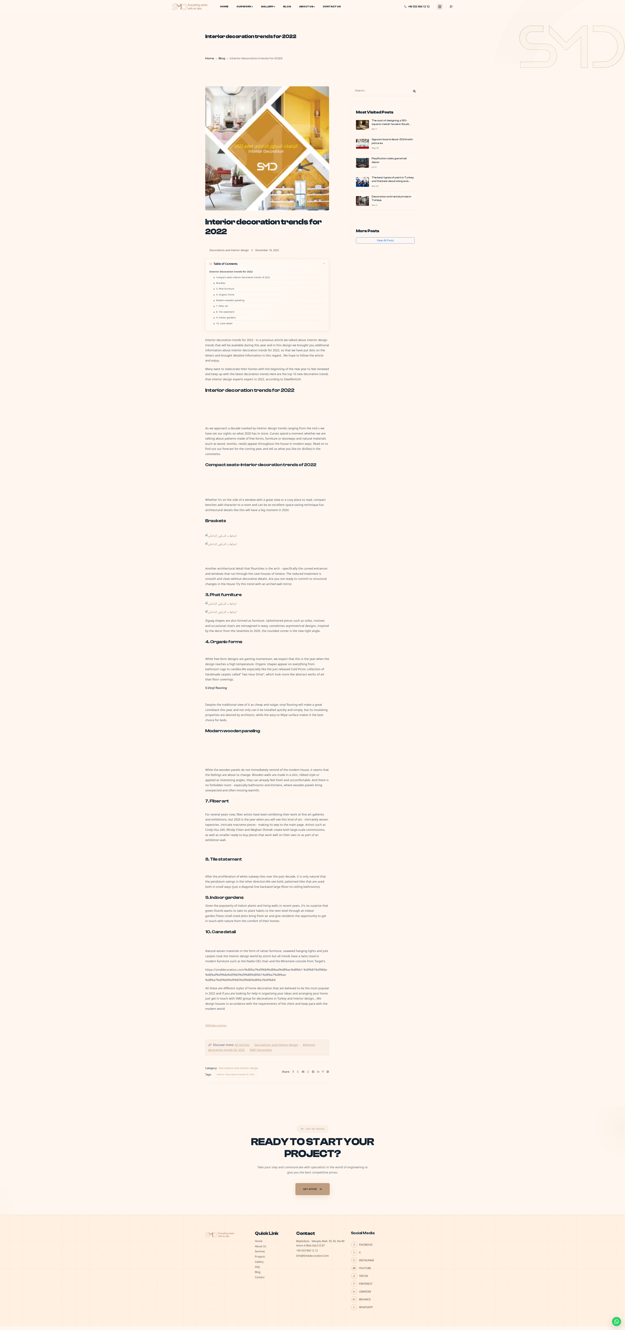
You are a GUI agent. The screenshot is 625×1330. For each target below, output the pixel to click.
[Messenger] (327, 1072)
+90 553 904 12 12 (307, 1250)
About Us (306, 6)
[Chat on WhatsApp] (616, 1321)
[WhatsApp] (308, 1072)
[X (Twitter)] (298, 1072)
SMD (208, 1025)
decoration (219, 1025)
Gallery (267, 6)
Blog (287, 6)
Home (224, 6)
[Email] (303, 1072)
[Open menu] (449, 7)
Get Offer (310, 1189)
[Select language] (440, 7)
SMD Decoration (261, 1050)
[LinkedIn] (318, 1072)
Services (260, 1251)
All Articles (242, 1045)
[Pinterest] (323, 1072)
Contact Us (332, 6)
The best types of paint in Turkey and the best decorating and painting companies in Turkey (393, 181)
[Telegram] (313, 1072)
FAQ (257, 1267)
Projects (260, 1256)
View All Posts (385, 240)
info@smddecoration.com (312, 1256)
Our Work (243, 6)
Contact (259, 1277)
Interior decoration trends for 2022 (236, 1074)
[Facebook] (293, 1072)
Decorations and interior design (276, 1045)
